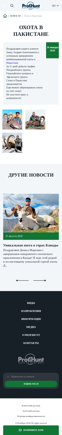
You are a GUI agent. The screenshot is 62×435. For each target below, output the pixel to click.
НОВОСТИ (15, 16)
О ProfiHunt (31, 335)
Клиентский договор (31, 405)
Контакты (31, 343)
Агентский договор (31, 411)
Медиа (31, 327)
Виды (31, 303)
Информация (31, 319)
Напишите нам (33, 430)
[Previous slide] (22, 280)
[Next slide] (39, 280)
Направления (31, 311)
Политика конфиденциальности (31, 416)
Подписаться (31, 384)
